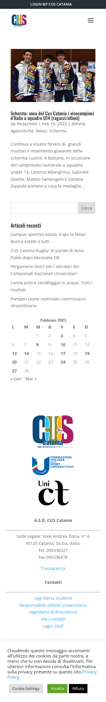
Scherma (58, 131)
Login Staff (53, 626)
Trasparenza (53, 568)
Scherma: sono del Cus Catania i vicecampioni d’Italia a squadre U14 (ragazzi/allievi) (52, 115)
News (41, 131)
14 (26, 353)
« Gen (16, 379)
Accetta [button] (57, 688)
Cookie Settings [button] (25, 688)
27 (14, 371)
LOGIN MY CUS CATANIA (51, 4)
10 (63, 344)
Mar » (31, 379)
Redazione (27, 123)
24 (63, 362)
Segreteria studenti (53, 598)
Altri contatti (53, 619)
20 (14, 362)
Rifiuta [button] (78, 688)
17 (63, 353)
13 (14, 353)
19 (87, 353)
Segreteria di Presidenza (53, 612)
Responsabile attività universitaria (53, 605)
